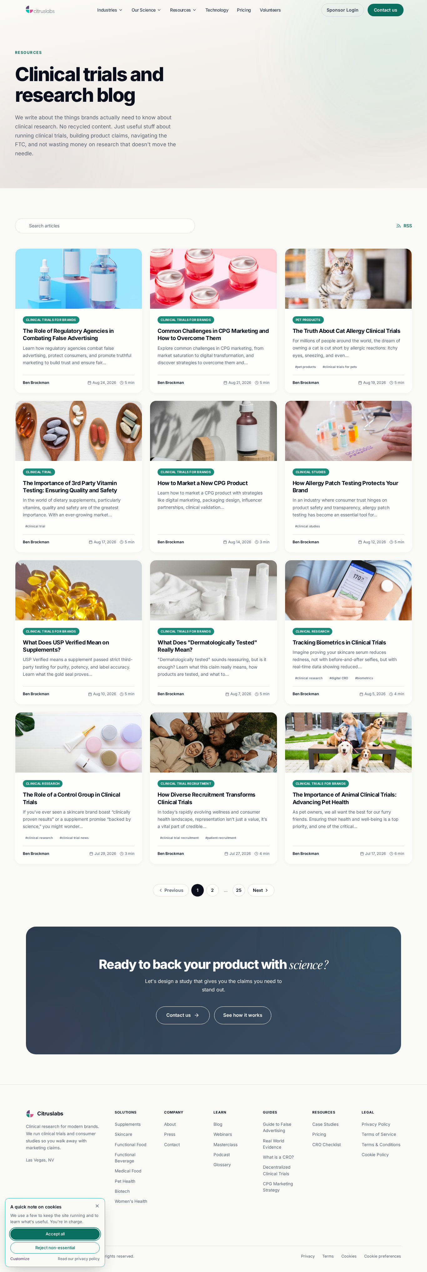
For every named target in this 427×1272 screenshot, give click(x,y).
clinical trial (39, 472)
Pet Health (125, 1181)
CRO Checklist (326, 1144)
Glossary (222, 1164)
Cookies (349, 1256)
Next (258, 890)
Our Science (144, 10)
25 (239, 890)
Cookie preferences (382, 1256)
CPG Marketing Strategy (278, 1186)
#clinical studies (307, 526)
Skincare (123, 1134)
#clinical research (309, 678)
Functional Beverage (125, 1157)
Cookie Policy (375, 1154)
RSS (408, 225)
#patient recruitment (220, 838)
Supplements (128, 1124)
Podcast (222, 1154)
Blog (218, 1124)
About (170, 1124)
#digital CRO (338, 678)
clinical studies (311, 472)
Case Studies (325, 1124)
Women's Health (131, 1201)
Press (169, 1134)
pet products (308, 320)
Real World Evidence (273, 1144)
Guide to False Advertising (277, 1127)
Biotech (122, 1191)
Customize (19, 1258)
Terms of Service (379, 1134)
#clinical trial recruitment (179, 838)
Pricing (244, 10)
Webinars (223, 1134)
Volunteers (270, 10)
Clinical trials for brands (51, 320)
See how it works (242, 1015)
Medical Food (128, 1170)
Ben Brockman (36, 382)
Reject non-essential (55, 1247)
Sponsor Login (343, 10)
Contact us (385, 10)
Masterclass (226, 1144)
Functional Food (130, 1144)
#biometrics (364, 678)
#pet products (305, 367)
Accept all (55, 1233)
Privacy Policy (376, 1124)
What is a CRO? (278, 1157)
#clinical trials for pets (340, 367)
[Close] (97, 1206)
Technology (217, 10)
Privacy (308, 1256)
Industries (107, 10)
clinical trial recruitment (186, 783)
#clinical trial (35, 526)
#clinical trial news (74, 838)
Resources (180, 10)
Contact (172, 1144)
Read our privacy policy (79, 1258)
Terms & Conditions (381, 1144)
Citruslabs (50, 1113)
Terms (328, 1256)
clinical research (312, 631)
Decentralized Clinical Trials (276, 1170)
